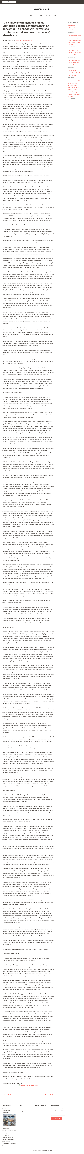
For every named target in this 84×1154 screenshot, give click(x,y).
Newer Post (49, 1095)
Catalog (39, 15)
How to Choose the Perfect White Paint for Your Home (74, 63)
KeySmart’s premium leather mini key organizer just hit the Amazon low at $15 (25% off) (74, 40)
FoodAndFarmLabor (29, 40)
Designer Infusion (47, 1150)
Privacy (21, 1111)
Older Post (7, 1095)
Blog (48, 15)
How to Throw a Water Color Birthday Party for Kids (74, 73)
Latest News (6, 1105)
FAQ (54, 15)
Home (30, 15)
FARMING (18, 40)
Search (21, 1109)
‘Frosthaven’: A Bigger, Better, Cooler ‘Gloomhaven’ (74, 28)
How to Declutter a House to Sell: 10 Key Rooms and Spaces (74, 52)
